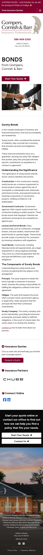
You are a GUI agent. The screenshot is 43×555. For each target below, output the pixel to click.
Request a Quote (12, 360)
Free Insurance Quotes (12, 10)
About (35, 507)
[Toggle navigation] (40, 10)
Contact (18, 511)
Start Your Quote (14, 78)
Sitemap (28, 511)
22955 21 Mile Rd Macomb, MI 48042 (21, 534)
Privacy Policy (12, 550)
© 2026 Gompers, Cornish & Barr (17, 507)
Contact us (6, 328)
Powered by (28, 550)
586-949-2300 (22, 39)
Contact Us (20, 441)
